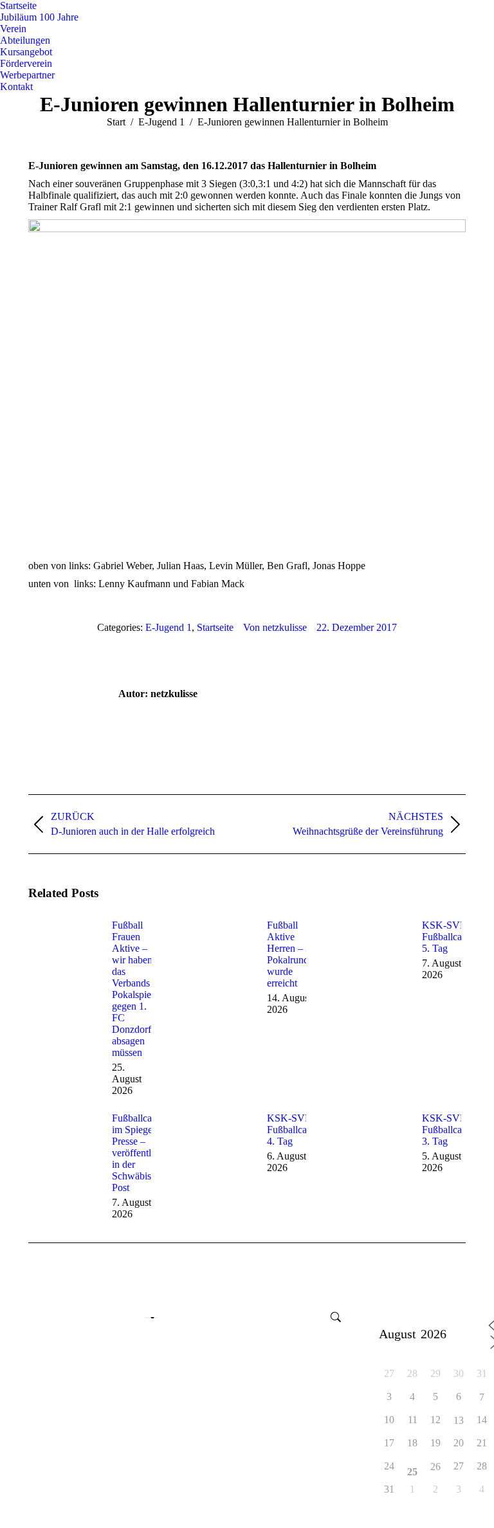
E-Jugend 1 (168, 627)
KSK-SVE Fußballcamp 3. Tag (448, 1130)
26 (435, 1467)
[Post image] (63, 948)
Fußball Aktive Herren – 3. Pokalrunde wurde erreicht (290, 954)
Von (275, 627)
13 (458, 1421)
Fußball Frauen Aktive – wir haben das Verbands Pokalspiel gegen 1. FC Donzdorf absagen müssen (133, 989)
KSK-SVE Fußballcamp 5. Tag (448, 937)
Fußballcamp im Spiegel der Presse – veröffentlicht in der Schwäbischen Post (141, 1153)
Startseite (215, 627)
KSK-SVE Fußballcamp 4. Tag (293, 1130)
